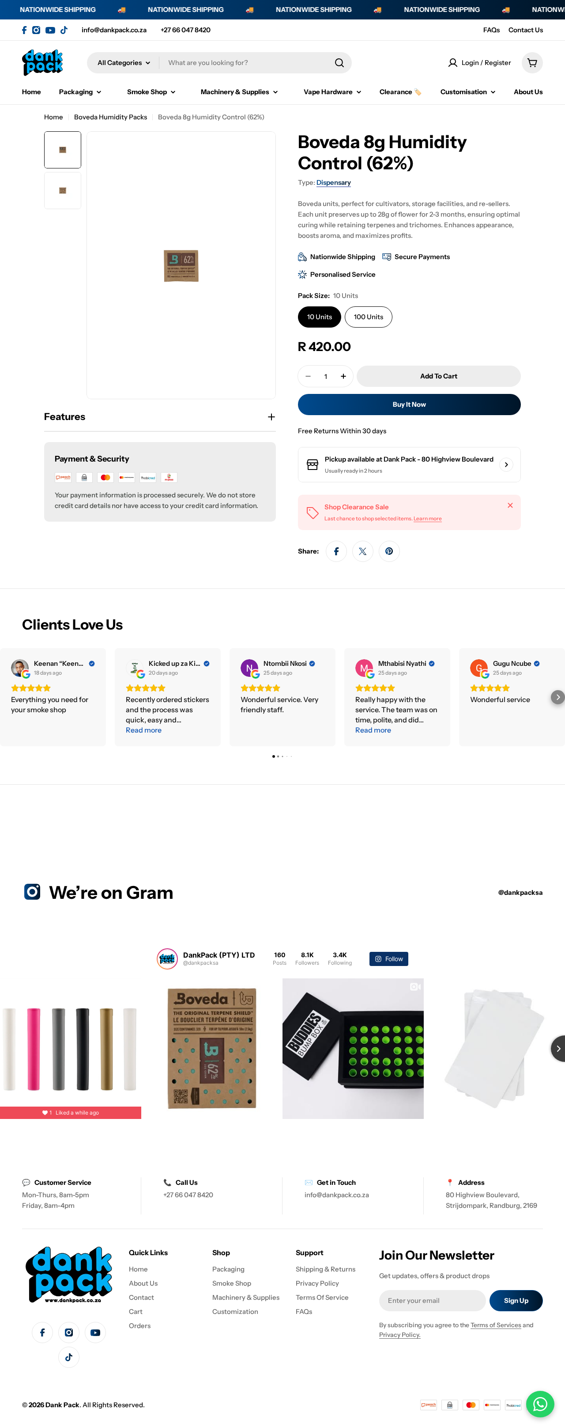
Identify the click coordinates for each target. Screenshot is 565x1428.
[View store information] (506, 465)
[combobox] (219, 62)
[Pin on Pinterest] (389, 551)
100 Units (368, 317)
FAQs (491, 30)
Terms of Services (496, 1325)
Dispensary (333, 182)
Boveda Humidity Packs (110, 117)
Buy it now (409, 404)
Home (53, 117)
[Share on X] (362, 551)
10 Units (319, 317)
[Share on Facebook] (336, 551)
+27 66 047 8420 (186, 30)
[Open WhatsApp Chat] (540, 1404)
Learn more (428, 518)
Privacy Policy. (400, 1335)
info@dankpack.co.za (114, 30)
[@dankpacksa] (167, 959)
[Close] (510, 505)
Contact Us (525, 30)
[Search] (339, 62)
